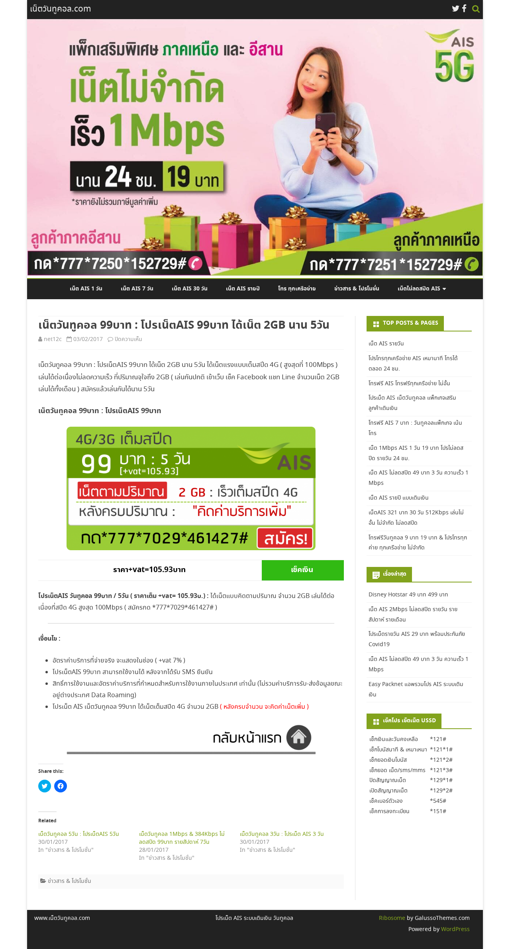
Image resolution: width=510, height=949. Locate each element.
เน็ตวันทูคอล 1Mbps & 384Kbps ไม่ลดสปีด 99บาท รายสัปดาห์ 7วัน (182, 838)
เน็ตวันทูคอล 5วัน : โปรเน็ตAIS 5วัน (78, 834)
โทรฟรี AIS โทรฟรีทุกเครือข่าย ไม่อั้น (409, 384)
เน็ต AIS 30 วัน (190, 288)
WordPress (454, 929)
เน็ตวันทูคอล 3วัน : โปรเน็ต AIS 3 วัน (282, 834)
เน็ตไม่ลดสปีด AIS (419, 288)
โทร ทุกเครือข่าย (297, 288)
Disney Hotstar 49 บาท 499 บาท (408, 595)
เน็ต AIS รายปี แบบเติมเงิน (399, 498)
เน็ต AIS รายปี (243, 288)
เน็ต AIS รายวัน (386, 344)
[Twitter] (456, 9)
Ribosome (392, 918)
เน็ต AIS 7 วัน (137, 288)
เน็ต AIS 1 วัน (86, 288)
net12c (53, 339)
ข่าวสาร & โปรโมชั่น (356, 288)
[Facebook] (464, 9)
